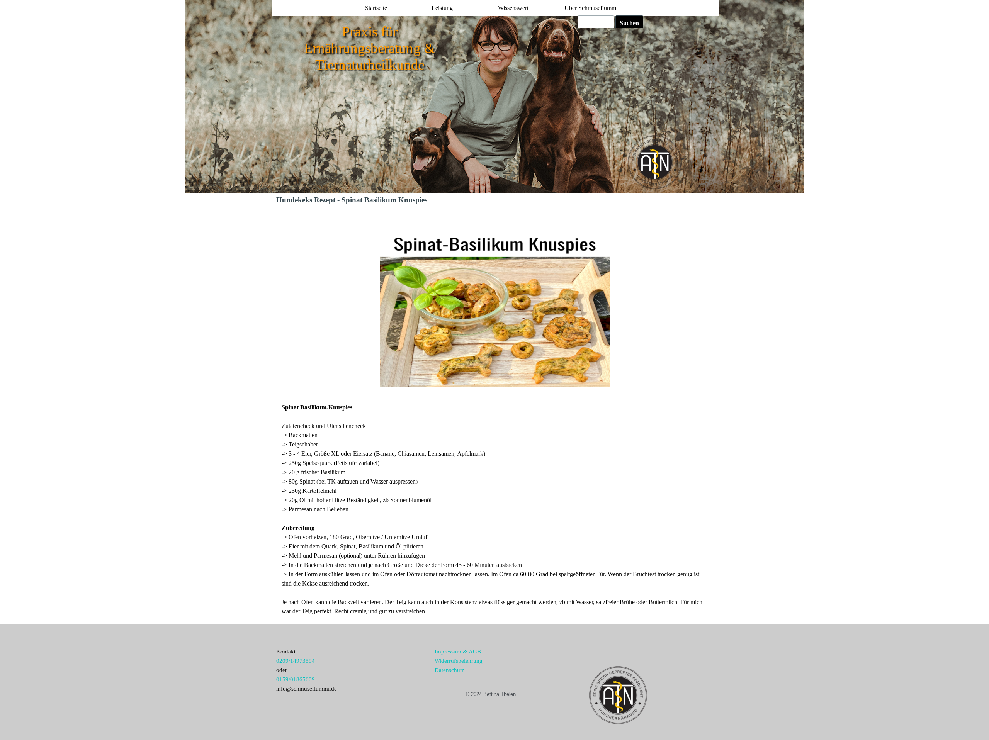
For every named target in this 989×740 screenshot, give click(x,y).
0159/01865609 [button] (295, 679)
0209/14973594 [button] (295, 661)
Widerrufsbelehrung (459, 661)
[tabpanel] (494, 509)
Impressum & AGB (458, 651)
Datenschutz (449, 670)
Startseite (376, 8)
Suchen (629, 23)
